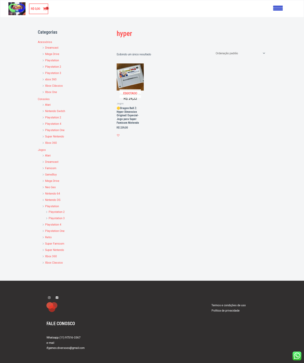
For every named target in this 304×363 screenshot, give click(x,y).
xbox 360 (50, 79)
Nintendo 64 (52, 193)
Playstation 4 (53, 123)
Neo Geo (50, 187)
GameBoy (51, 174)
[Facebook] (57, 297)
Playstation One (55, 130)
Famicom (50, 168)
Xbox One (51, 92)
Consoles (44, 99)
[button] (118, 135)
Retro (48, 237)
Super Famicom (54, 243)
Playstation (52, 60)
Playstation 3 (53, 73)
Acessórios (45, 42)
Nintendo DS (53, 200)
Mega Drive (52, 54)
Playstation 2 (53, 66)
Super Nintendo (54, 136)
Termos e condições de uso (228, 305)
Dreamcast (51, 47)
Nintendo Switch (55, 111)
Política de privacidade (225, 310)
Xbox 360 (51, 142)
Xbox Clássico (54, 85)
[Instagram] (49, 297)
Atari (48, 104)
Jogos (42, 150)
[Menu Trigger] (278, 8)
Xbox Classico (54, 262)
